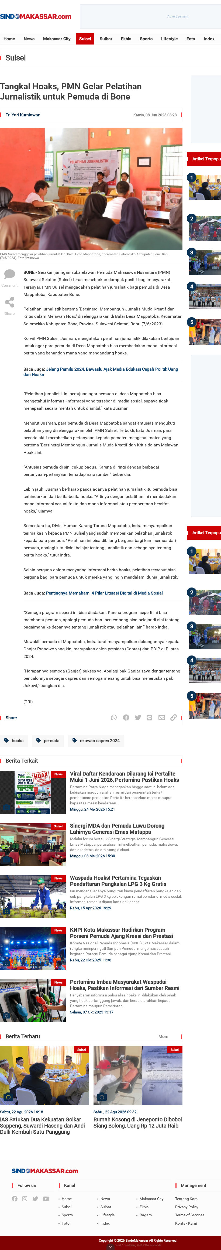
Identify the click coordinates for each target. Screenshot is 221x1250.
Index (209, 38)
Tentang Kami (186, 1199)
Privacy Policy (186, 1207)
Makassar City (57, 38)
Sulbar (106, 38)
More (163, 1036)
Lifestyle (169, 38)
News (29, 38)
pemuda (51, 740)
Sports (146, 38)
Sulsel (85, 38)
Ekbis (126, 38)
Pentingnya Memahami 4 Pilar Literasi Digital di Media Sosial (104, 593)
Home (9, 38)
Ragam (146, 1215)
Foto (191, 38)
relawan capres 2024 (99, 740)
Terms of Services (189, 1215)
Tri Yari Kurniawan (23, 114)
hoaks (17, 740)
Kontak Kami (186, 1223)
